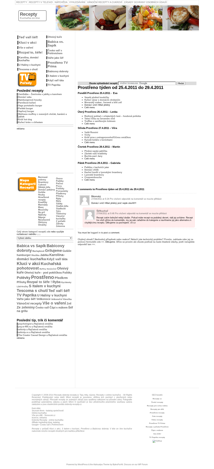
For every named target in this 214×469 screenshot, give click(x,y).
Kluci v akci (27, 42)
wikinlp (22, 329)
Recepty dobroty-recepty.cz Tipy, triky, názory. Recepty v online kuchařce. (87, 395)
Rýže (58, 201)
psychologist (25, 324)
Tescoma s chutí (28, 69)
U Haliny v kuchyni (29, 64)
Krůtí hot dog (25, 119)
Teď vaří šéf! (28, 37)
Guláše (41, 192)
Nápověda (61, 2)
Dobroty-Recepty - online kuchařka (47, 420)
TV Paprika (54, 84)
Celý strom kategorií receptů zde (33, 231)
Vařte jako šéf (55, 57)
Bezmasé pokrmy (42, 178)
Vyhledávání (77, 2)
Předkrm (61, 278)
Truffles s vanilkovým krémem (100, 121)
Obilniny (42, 222)
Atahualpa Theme (101, 464)
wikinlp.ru (23, 332)
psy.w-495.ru (24, 326)
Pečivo (59, 183)
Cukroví (42, 184)
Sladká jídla (62, 206)
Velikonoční (56, 299)
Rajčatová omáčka (43, 324)
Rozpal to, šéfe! (30, 52)
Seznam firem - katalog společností (48, 410)
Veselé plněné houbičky (96, 97)
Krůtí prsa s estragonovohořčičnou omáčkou (107, 137)
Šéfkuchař (102, 211)
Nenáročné (51, 269)
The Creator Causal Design (32, 335)
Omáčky (42, 225)
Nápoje (41, 217)
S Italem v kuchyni (58, 75)
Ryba (56, 282)
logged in (95, 232)
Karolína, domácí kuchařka (28, 59)
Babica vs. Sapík (56, 43)
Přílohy (60, 196)
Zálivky (59, 223)
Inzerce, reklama (39, 417)
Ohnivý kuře (55, 36)
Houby (41, 194)
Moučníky (43, 210)
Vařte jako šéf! (26, 299)
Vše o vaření (26, 47)
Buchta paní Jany (93, 156)
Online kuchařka (39, 413)
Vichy (87, 135)
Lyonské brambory (94, 175)
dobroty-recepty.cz (73, 404)
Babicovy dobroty (58, 71)
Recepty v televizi (41, 2)
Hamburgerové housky (30, 100)
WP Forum (143, 464)
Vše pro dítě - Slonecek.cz (43, 415)
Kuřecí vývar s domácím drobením (102, 100)
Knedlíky (42, 202)
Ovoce (59, 178)
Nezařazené (44, 220)
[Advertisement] (45, 151)
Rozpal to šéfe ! (39, 282)
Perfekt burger (25, 108)
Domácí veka (24, 97)
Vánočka (67, 299)
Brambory (43, 182)
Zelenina (60, 226)
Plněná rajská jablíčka (95, 151)
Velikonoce (43, 298)
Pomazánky (62, 191)
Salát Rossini (91, 132)
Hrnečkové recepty (43, 198)
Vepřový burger (26, 111)
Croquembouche (93, 177)
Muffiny (42, 269)
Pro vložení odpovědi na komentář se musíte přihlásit (136, 199)
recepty (62, 399)
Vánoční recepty (29, 303)
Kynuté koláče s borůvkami (98, 140)
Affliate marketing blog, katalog (46, 422)
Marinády (43, 204)
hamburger (24, 254)
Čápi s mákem (59, 307)
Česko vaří (42, 307)
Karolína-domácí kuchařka (41, 257)
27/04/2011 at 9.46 (105, 213)
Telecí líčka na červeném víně (99, 118)
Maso (41, 207)
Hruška (35, 255)
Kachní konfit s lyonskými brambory (103, 172)
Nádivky (42, 215)
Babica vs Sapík (31, 246)
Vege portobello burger (30, 105)
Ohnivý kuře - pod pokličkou (43, 272)
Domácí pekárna (46, 189)
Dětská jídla (44, 187)
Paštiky (60, 181)
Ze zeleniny (26, 307)
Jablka (44, 255)
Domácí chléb (91, 170)
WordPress (83, 464)
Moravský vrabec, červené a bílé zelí (103, 102)
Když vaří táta (56, 80)
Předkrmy (61, 193)
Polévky (60, 188)
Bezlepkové (38, 251)
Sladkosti (61, 208)
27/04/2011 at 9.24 (100, 199)
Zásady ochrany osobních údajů (145, 2)
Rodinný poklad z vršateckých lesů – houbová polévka (112, 116)
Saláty (59, 203)
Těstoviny (61, 213)
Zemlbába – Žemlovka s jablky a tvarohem (40, 94)
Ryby (58, 198)
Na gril (41, 212)
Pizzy (59, 186)
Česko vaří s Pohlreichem (55, 52)
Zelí (69, 303)
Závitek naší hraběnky (95, 153)
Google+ (36, 425)
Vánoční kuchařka (60, 217)
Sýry (58, 211)
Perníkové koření (27, 102)
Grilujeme (53, 250)
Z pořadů (60, 221)
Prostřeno (42, 277)
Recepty (21, 2)
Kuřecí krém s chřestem (30, 122)
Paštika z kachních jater (96, 167)
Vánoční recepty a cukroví (104, 2)
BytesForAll (118, 464)
